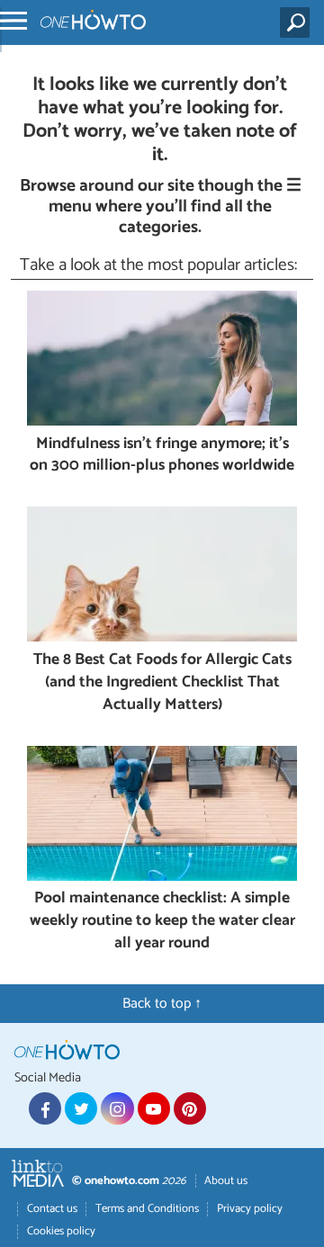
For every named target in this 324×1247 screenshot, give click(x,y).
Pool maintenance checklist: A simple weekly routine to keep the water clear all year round (162, 921)
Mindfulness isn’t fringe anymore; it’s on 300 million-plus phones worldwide (162, 456)
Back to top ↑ (162, 1003)
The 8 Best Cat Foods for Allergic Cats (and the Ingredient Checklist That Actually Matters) (162, 683)
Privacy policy (250, 1209)
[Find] (298, 22)
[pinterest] (190, 1108)
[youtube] (154, 1108)
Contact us (52, 1209)
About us (226, 1181)
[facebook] (45, 1108)
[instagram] (117, 1108)
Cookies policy (61, 1231)
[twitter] (81, 1108)
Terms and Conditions (147, 1209)
